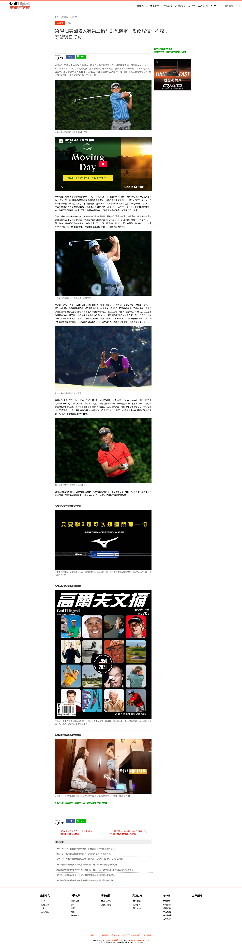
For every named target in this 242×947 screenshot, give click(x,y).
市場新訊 (167, 918)
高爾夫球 (45, 904)
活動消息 (167, 908)
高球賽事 (74, 17)
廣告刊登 (137, 935)
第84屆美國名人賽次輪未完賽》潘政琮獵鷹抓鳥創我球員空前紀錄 (126, 833)
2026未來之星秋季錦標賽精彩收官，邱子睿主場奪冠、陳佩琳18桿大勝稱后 (89, 859)
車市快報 (167, 911)
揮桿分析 (75, 901)
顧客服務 (115, 935)
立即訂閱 (203, 5)
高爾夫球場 (106, 904)
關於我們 (94, 935)
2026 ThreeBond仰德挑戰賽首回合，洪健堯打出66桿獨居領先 (83, 854)
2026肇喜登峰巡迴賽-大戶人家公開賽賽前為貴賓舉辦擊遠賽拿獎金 (85, 875)
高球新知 (167, 901)
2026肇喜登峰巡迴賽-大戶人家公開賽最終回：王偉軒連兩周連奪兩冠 (86, 864)
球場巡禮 (167, 5)
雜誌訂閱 (126, 935)
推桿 (73, 908)
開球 (73, 904)
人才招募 (147, 935)
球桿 (43, 901)
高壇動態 (180, 5)
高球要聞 (137, 901)
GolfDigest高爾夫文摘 (114, 940)
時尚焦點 (167, 915)
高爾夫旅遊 (106, 901)
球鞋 (43, 908)
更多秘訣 (75, 915)
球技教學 (155, 5)
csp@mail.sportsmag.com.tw (138, 940)
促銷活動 (105, 935)
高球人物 (137, 908)
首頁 (56, 17)
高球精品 (45, 911)
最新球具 (142, 5)
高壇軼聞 (167, 904)
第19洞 (191, 5)
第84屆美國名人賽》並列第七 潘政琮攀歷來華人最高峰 (76, 833)
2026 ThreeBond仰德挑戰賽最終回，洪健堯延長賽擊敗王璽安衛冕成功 (86, 848)
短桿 (73, 911)
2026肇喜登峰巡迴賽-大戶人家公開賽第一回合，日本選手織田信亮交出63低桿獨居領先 (94, 869)
